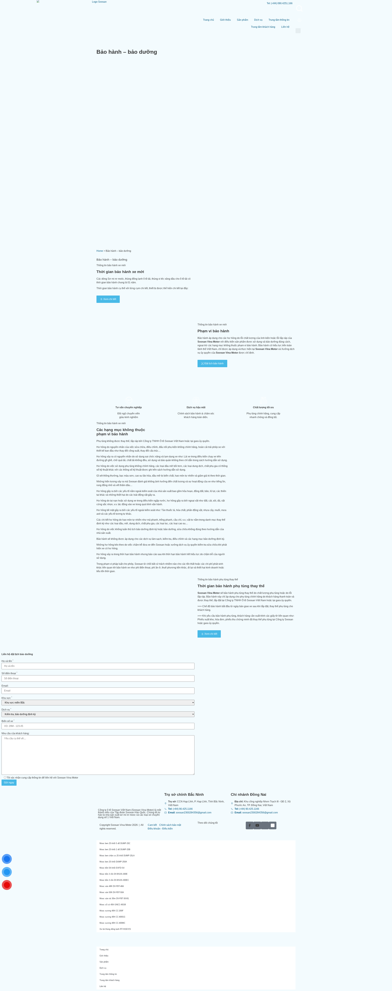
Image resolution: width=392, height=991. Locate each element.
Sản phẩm (242, 20)
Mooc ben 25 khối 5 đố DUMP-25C (115, 843)
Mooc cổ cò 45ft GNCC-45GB (113, 904)
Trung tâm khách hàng (263, 27)
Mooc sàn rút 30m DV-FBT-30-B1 (114, 898)
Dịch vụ (258, 20)
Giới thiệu (225, 20)
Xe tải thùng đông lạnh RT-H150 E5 (115, 929)
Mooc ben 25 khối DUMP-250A (113, 862)
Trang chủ (208, 20)
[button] (298, 30)
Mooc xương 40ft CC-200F (111, 911)
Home (99, 251)
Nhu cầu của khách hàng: (15, 733)
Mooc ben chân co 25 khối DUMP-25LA (117, 855)
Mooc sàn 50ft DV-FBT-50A (112, 892)
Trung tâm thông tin (279, 20)
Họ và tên (7, 661)
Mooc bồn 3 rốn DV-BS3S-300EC (114, 880)
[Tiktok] (265, 825)
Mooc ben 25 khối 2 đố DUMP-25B (115, 849)
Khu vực (7, 698)
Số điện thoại (9, 673)
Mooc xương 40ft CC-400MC (112, 923)
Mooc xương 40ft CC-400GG (112, 917)
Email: (5, 686)
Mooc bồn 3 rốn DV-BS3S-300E (114, 874)
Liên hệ (285, 27)
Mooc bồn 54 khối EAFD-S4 (112, 868)
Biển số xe (8, 721)
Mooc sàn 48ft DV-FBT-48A (112, 886)
